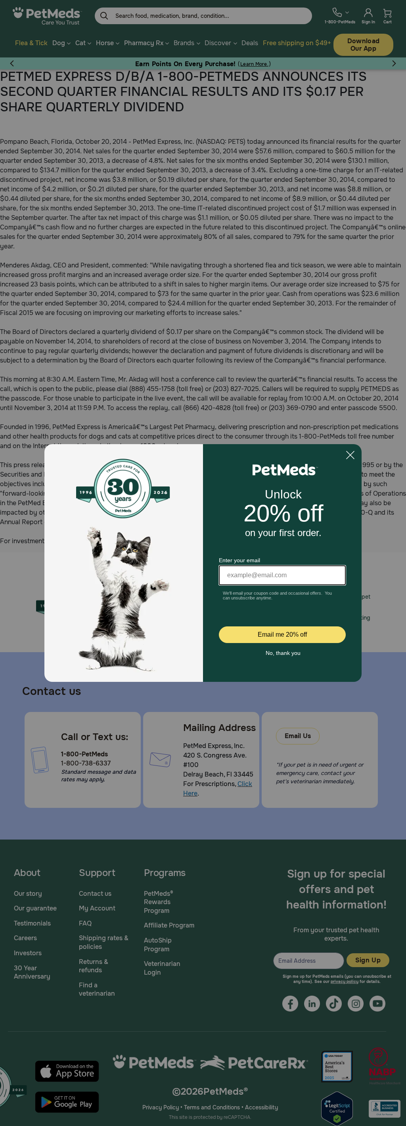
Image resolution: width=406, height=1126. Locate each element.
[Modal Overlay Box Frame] (203, 563)
